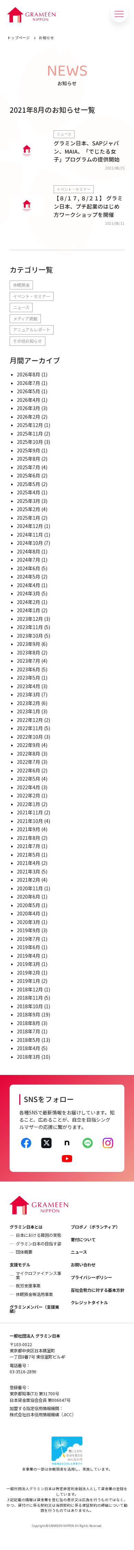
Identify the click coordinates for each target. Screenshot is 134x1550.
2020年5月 (28, 905)
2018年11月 (30, 997)
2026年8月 (28, 374)
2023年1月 (28, 711)
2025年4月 (28, 492)
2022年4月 (28, 787)
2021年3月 (28, 871)
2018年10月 (30, 1006)
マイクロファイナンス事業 (38, 1275)
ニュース (21, 307)
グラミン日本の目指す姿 (38, 1244)
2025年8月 (28, 458)
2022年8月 (28, 753)
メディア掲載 (25, 319)
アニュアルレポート (31, 330)
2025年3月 (28, 500)
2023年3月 (28, 694)
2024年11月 (30, 534)
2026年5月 (28, 391)
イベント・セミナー (31, 296)
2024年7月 (28, 559)
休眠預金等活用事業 (34, 1294)
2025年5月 (28, 484)
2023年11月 (30, 627)
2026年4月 (28, 399)
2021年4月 (28, 862)
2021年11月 (30, 812)
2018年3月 (28, 1056)
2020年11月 (30, 888)
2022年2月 (28, 795)
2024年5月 (28, 576)
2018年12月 (30, 989)
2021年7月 (28, 846)
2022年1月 (28, 804)
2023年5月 (28, 677)
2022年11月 (30, 728)
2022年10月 (30, 736)
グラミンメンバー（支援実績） (34, 1309)
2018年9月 (28, 1014)
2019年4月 (28, 955)
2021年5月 (28, 854)
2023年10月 (30, 635)
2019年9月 (28, 930)
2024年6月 (28, 568)
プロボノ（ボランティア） (95, 1227)
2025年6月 (28, 475)
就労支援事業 (28, 1286)
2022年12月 (30, 719)
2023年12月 (30, 618)
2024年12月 (30, 526)
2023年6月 (28, 669)
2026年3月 (28, 408)
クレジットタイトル (89, 1302)
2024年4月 (28, 585)
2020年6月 (28, 896)
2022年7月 (28, 761)
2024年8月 (28, 551)
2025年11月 (30, 433)
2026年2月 (28, 416)
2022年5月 (28, 778)
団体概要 (24, 1252)
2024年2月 (28, 601)
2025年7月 (28, 467)
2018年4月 (28, 1048)
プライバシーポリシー (91, 1277)
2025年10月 (30, 441)
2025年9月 (28, 450)
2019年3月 (28, 963)
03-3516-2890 (23, 1371)
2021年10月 (30, 820)
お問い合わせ (83, 1265)
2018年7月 (28, 1031)
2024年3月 (28, 593)
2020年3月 (28, 922)
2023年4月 (28, 686)
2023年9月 (28, 643)
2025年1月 (28, 517)
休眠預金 (21, 285)
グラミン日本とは (26, 1227)
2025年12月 (30, 424)
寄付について (83, 1239)
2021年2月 (28, 879)
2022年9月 (28, 744)
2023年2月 (28, 703)
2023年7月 (28, 660)
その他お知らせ (27, 341)
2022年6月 (28, 770)
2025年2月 (28, 509)
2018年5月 (28, 1039)
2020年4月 (28, 913)
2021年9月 (28, 829)
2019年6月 (28, 947)
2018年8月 (28, 1023)
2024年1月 (28, 610)
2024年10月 (30, 542)
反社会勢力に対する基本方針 (97, 1290)
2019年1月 (28, 980)
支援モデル (20, 1265)
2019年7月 (28, 938)
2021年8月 (28, 837)
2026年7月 (28, 383)
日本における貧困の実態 (38, 1235)
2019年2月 (28, 972)
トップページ (18, 37)
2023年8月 (28, 652)
